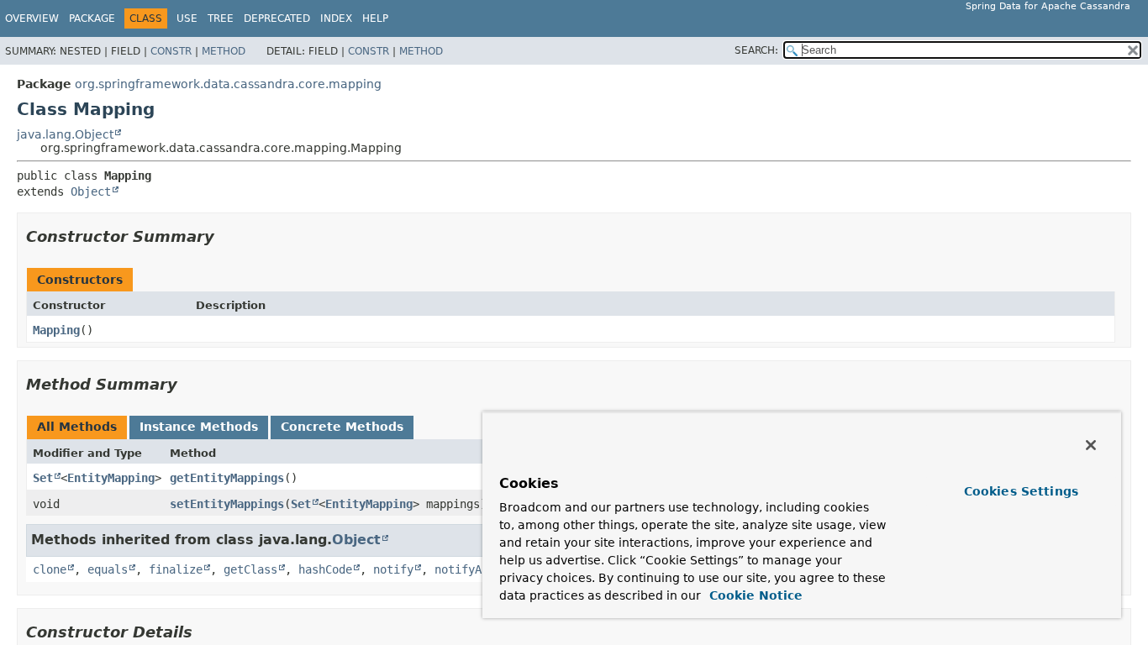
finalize (176, 569)
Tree (221, 18)
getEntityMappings (227, 478)
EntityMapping (111, 478)
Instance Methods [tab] (199, 426)
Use (186, 18)
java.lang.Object (65, 134)
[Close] (1090, 445)
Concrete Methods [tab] (342, 426)
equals (107, 569)
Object (91, 191)
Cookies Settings (1021, 491)
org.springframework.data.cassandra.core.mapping (228, 84)
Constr (171, 51)
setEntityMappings (227, 504)
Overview (32, 18)
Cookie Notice (754, 595)
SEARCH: (756, 50)
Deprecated (277, 18)
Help (375, 18)
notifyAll (464, 569)
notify (393, 569)
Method (223, 51)
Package (92, 18)
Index (336, 18)
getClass (250, 569)
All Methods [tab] (77, 426)
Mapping (56, 330)
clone (49, 569)
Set (43, 478)
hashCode (325, 569)
